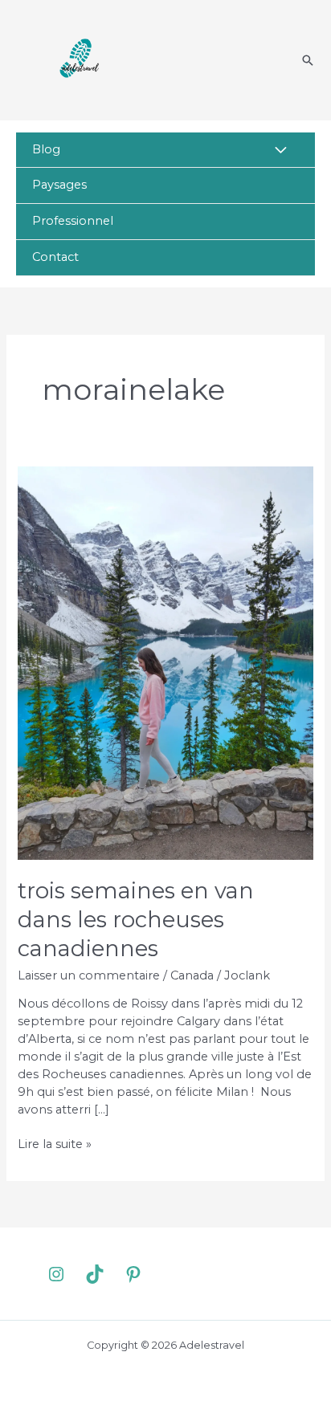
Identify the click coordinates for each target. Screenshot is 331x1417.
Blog (46, 149)
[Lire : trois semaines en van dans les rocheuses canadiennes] (165, 662)
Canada (192, 975)
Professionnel (72, 221)
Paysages (59, 184)
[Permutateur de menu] (281, 150)
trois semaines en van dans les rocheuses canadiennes (136, 919)
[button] (307, 60)
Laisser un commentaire (89, 975)
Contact (55, 257)
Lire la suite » (55, 1145)
